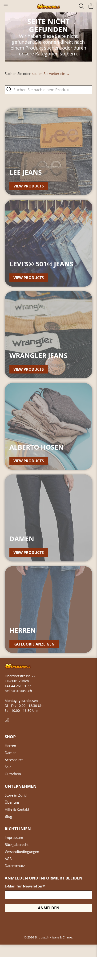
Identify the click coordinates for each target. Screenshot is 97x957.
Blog (8, 816)
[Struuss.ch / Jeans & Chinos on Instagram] (7, 720)
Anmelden (48, 907)
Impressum (14, 837)
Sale (8, 766)
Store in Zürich (16, 795)
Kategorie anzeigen (34, 644)
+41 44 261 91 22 (18, 686)
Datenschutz (15, 865)
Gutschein (13, 773)
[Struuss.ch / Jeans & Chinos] (48, 6)
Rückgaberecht (16, 844)
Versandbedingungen (22, 851)
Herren (10, 745)
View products (28, 186)
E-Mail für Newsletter (25, 886)
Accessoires (14, 759)
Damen (10, 752)
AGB (8, 858)
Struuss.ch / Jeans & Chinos (53, 937)
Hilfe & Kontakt (17, 809)
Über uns (12, 802)
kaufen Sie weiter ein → (51, 73)
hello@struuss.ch (18, 691)
